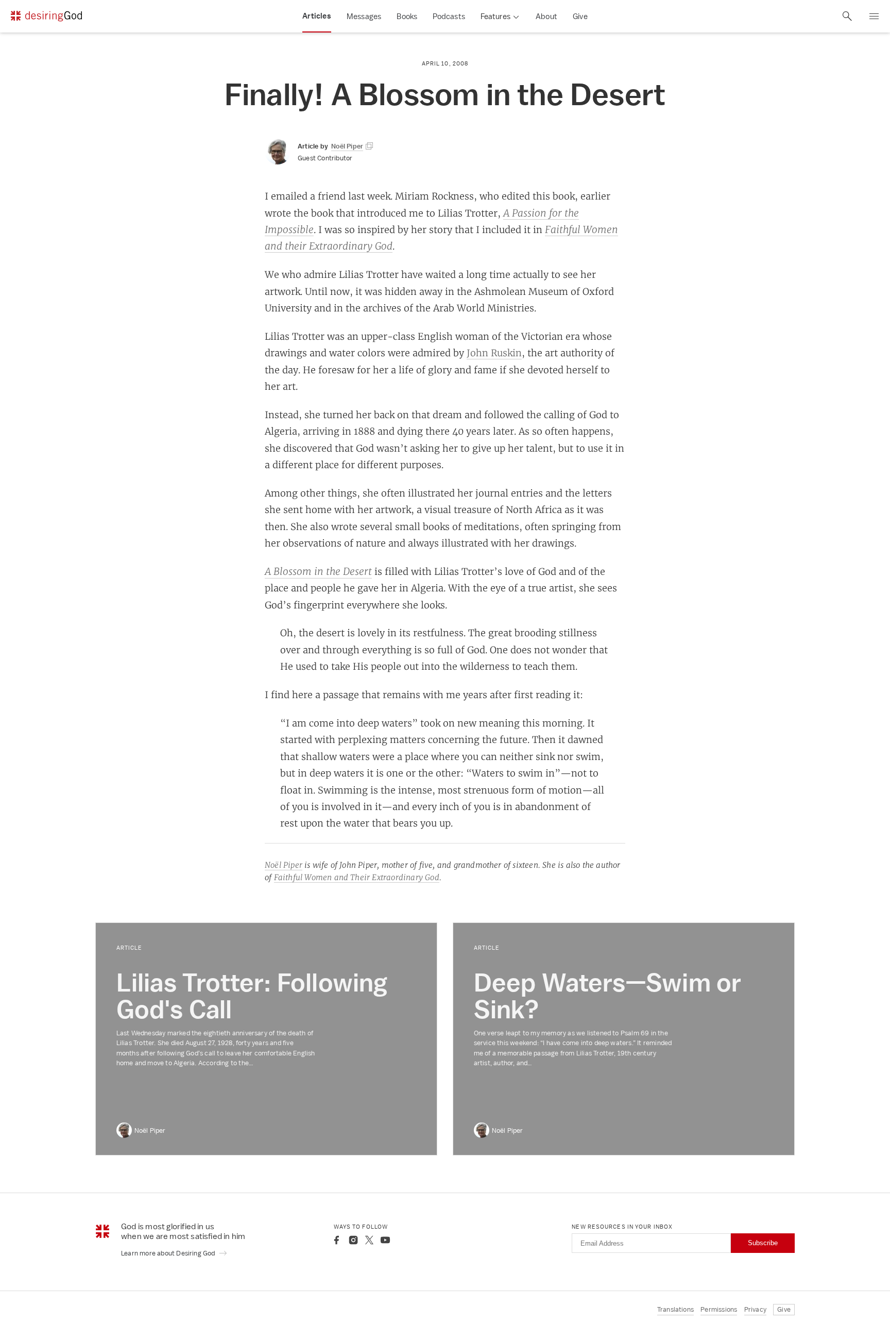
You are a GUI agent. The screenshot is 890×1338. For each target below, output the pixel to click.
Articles (316, 16)
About (546, 16)
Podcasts (449, 16)
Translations (675, 1309)
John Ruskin (494, 352)
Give (580, 16)
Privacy (755, 1309)
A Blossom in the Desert (318, 571)
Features (495, 16)
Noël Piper (283, 865)
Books (407, 16)
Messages (364, 16)
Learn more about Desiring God (169, 1253)
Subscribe (763, 1243)
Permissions (718, 1309)
